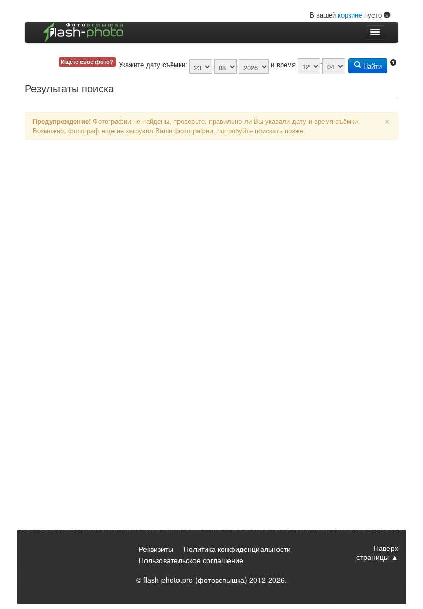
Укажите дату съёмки (152, 64)
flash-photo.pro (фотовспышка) (195, 579)
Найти (371, 66)
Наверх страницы (377, 552)
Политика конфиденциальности (237, 548)
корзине (350, 15)
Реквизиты (156, 548)
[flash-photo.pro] (83, 32)
